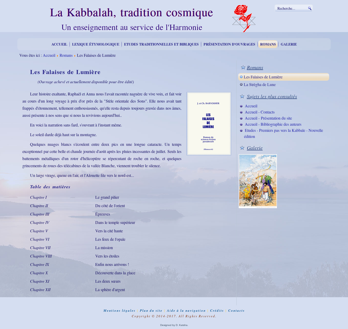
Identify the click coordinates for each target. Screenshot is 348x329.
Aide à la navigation (186, 310)
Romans (268, 44)
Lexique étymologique (95, 44)
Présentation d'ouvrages (229, 44)
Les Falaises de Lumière (263, 76)
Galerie (289, 44)
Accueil (59, 44)
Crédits (217, 310)
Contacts (236, 310)
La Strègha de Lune (260, 84)
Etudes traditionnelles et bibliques (161, 44)
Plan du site (151, 310)
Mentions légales (119, 310)
